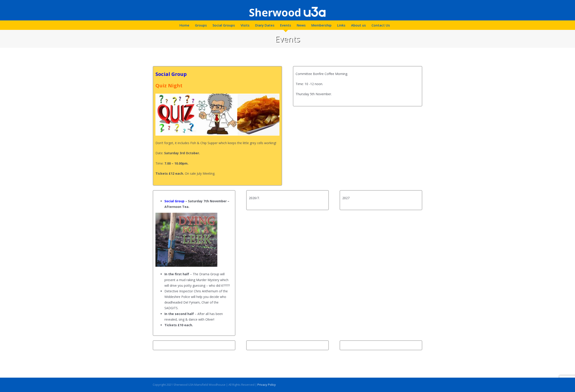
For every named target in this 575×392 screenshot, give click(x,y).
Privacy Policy (266, 385)
